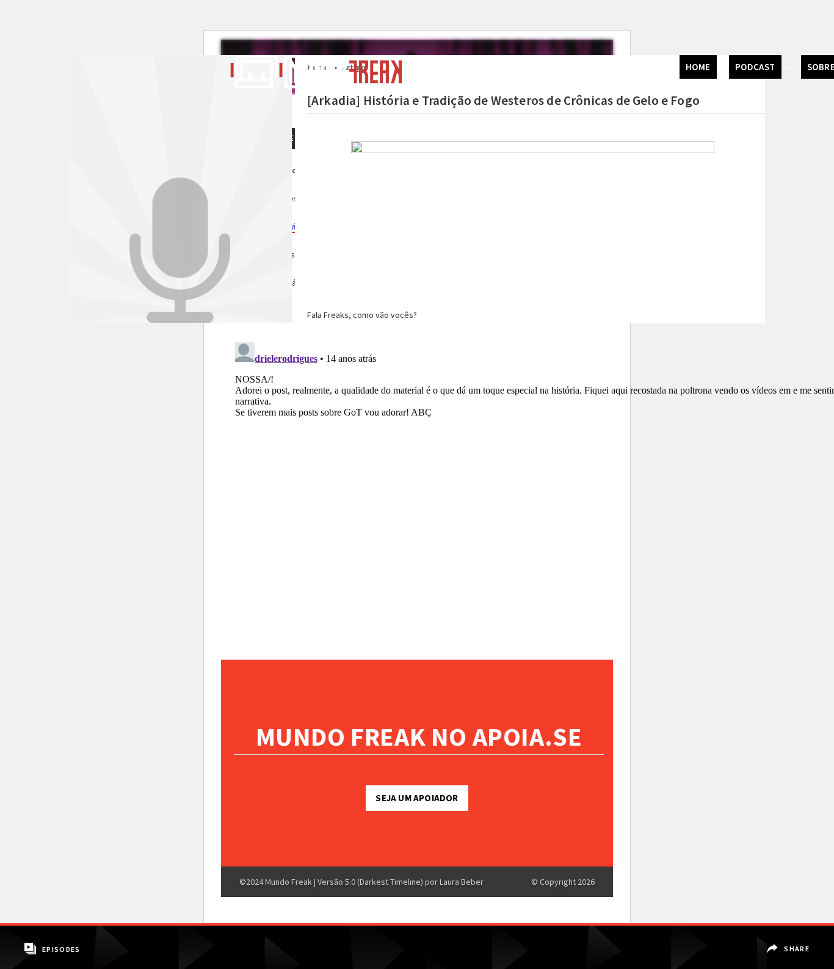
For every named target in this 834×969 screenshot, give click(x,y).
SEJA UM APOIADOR (416, 798)
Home (698, 67)
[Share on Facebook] (789, 940)
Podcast (755, 67)
